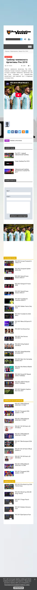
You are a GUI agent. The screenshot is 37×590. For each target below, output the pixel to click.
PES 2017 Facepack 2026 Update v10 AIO (22, 472)
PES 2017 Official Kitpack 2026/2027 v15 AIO (22, 404)
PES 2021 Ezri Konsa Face (22, 329)
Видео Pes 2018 (23, 51)
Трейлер (12, 140)
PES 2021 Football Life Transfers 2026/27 (21, 299)
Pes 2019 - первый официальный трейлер (22, 153)
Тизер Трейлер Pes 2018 (22, 161)
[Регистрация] (29, 39)
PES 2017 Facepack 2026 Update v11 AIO (22, 411)
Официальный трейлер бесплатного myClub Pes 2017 (22, 170)
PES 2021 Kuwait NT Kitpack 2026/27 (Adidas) (23, 374)
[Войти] (25, 39)
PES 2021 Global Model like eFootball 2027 (22, 352)
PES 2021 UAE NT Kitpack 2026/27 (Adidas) (22, 382)
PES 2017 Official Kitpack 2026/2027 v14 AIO (22, 419)
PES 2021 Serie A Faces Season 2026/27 (21, 276)
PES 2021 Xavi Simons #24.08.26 (21, 337)
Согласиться (18, 588)
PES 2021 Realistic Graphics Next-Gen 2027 (23, 390)
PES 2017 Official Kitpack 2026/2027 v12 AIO (22, 464)
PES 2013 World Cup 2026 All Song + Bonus (23, 492)
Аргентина (18, 140)
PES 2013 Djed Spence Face (23, 514)
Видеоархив (14, 51)
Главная (7, 51)
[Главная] (18, 34)
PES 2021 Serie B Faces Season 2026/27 (21, 292)
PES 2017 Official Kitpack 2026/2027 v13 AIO (22, 434)
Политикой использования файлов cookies (17, 584)
